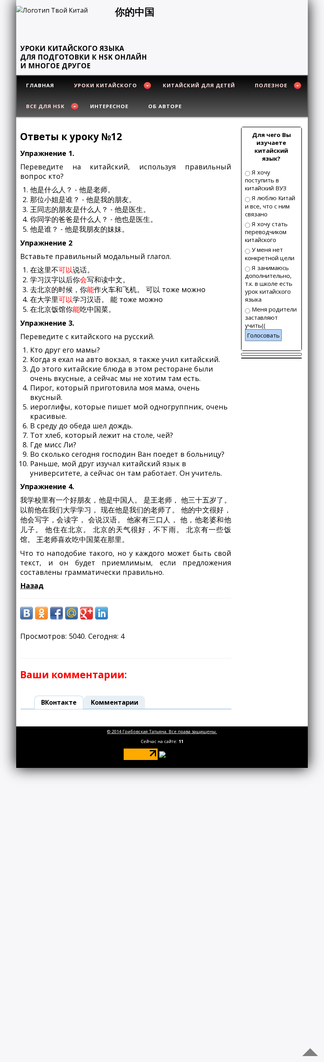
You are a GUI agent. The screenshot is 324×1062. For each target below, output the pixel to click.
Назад (31, 585)
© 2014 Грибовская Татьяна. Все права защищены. (162, 731)
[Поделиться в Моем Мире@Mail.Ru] (71, 613)
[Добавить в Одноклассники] (41, 613)
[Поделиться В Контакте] (26, 613)
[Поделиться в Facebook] (56, 613)
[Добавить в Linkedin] (101, 613)
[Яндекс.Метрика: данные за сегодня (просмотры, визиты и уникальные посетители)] (180, 754)
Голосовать (263, 335)
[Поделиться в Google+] (86, 613)
